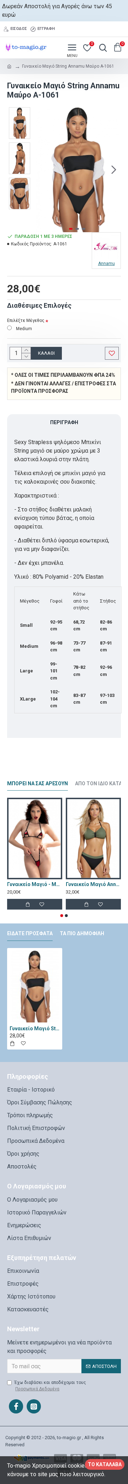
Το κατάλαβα (105, 1464)
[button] (41, 169)
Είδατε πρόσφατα (30, 933)
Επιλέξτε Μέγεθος (25, 320)
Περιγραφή (64, 422)
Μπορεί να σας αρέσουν (37, 783)
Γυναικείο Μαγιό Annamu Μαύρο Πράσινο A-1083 (93, 884)
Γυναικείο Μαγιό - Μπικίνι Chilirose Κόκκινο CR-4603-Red (34, 884)
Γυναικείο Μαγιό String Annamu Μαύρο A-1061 (35, 1028)
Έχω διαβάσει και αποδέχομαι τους (50, 1385)
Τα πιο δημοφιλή (82, 933)
